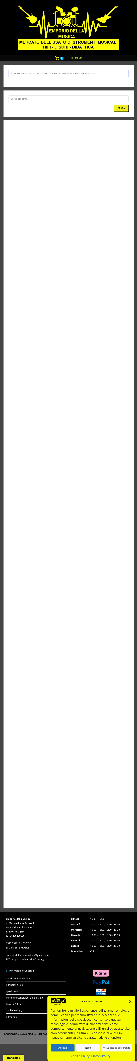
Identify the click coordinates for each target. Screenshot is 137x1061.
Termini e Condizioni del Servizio (24, 997)
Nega (88, 1047)
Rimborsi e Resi (14, 984)
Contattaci (11, 1016)
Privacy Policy (100, 1056)
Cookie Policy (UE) (15, 1010)
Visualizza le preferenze (116, 1047)
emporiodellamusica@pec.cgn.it (29, 959)
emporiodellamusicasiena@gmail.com (27, 955)
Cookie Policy (80, 1056)
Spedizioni (12, 991)
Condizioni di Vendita (18, 978)
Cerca (121, 108)
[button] (130, 1001)
